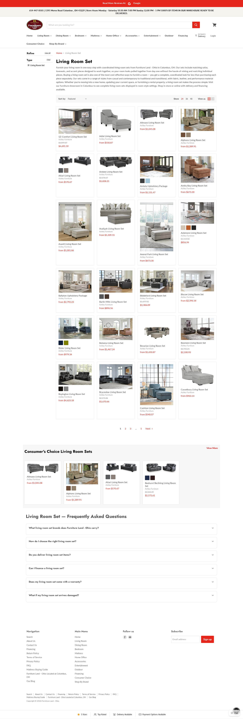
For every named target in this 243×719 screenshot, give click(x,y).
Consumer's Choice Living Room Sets (58, 451)
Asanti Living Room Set (69, 244)
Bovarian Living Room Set (152, 345)
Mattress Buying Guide (37, 669)
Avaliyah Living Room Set (111, 228)
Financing (183, 35)
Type (29, 60)
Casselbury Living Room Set (194, 389)
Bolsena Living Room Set (111, 343)
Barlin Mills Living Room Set (113, 301)
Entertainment (151, 35)
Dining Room (62, 35)
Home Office (113, 35)
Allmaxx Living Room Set (152, 122)
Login (213, 35)
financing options (50, 575)
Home (30, 35)
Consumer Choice (35, 43)
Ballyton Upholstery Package (72, 295)
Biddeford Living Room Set (153, 295)
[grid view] (209, 98)
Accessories (131, 35)
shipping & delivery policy (184, 561)
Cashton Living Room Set (152, 408)
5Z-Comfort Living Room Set (72, 136)
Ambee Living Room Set (110, 171)
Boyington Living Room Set (71, 394)
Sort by (61, 99)
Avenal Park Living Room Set (154, 254)
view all (47, 53)
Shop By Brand (57, 43)
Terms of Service (34, 657)
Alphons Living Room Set (193, 140)
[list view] (212, 98)
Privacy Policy (33, 661)
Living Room (43, 35)
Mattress (95, 35)
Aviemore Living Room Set (193, 232)
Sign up (207, 639)
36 (187, 99)
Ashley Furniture (65, 139)
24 (182, 99)
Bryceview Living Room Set (112, 392)
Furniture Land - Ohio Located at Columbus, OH (67, 697)
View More (212, 448)
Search (30, 637)
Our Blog (31, 681)
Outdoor (169, 35)
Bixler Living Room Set (69, 348)
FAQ (29, 665)
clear (48, 60)
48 (191, 99)
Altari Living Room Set (69, 175)
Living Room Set (37, 65)
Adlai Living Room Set (110, 136)
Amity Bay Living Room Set (194, 185)
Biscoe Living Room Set (192, 294)
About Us (31, 641)
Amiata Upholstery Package (153, 186)
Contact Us (32, 645)
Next (148, 428)
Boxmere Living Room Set (193, 342)
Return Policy (33, 653)
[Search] (196, 25)
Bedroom (80, 35)
